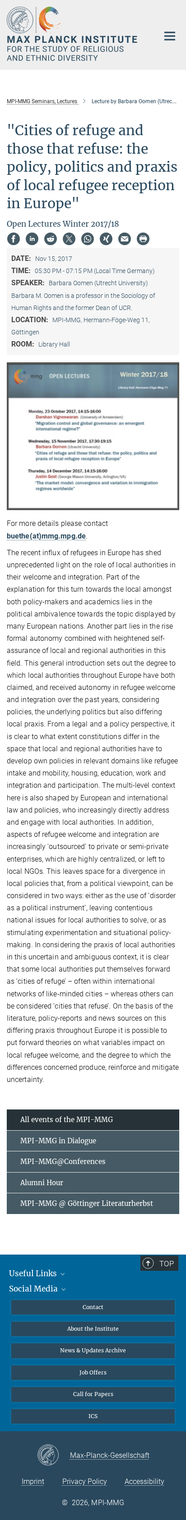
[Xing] (106, 239)
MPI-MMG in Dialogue (58, 1141)
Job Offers (93, 1372)
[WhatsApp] (87, 239)
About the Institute (93, 1328)
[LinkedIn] (32, 239)
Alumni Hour (41, 1182)
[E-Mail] (124, 239)
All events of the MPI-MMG (66, 1119)
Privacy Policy (84, 1481)
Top (166, 1263)
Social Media (34, 1288)
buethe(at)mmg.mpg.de (46, 536)
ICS (93, 1416)
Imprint (33, 1481)
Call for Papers (93, 1394)
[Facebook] (13, 239)
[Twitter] (69, 239)
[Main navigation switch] (170, 36)
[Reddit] (50, 239)
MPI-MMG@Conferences (63, 1161)
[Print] (143, 239)
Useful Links (34, 1273)
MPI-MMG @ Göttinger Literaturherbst (86, 1203)
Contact (93, 1307)
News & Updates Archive (93, 1350)
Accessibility (144, 1481)
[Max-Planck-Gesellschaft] (53, 1455)
